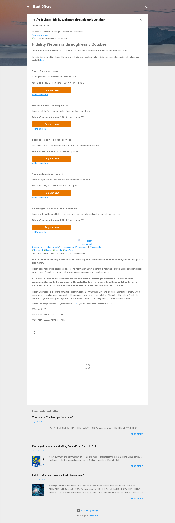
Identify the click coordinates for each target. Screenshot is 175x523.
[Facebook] (37, 250)
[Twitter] (48, 250)
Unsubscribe (95, 247)
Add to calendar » (40, 94)
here (42, 60)
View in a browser (40, 35)
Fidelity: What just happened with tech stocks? (58, 475)
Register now (52, 90)
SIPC (77, 304)
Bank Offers (42, 6)
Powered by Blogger (89, 510)
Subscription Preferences (75, 247)
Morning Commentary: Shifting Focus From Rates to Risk (64, 446)
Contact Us (37, 247)
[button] (141, 20)
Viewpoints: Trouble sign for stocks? (52, 417)
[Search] (146, 7)
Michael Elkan (93, 516)
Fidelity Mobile (52, 247)
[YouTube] (68, 250)
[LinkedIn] (57, 250)
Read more (137, 434)
